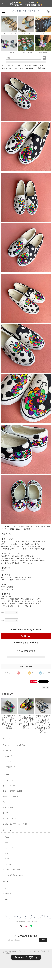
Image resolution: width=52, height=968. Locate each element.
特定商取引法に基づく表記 (14, 875)
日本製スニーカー (11, 767)
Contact (8, 864)
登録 (43, 940)
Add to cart (26, 636)
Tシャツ (6, 802)
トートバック (8, 807)
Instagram (8, 894)
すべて (7, 673)
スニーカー (7, 750)
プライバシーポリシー (12, 870)
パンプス (6, 775)
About (7, 837)
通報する (45, 687)
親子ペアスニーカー (10, 797)
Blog (6, 842)
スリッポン (8, 761)
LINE (6, 899)
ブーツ (5, 813)
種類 (2, 612)
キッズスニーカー (10, 786)
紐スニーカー (9, 756)
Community (9, 848)
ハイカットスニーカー (11, 780)
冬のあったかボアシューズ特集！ (16, 824)
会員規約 (8, 953)
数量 (2, 620)
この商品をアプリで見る (26, 651)
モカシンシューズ (10, 818)
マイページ (9, 859)
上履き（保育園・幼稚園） (13, 791)
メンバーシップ (10, 853)
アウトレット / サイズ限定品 (14, 745)
